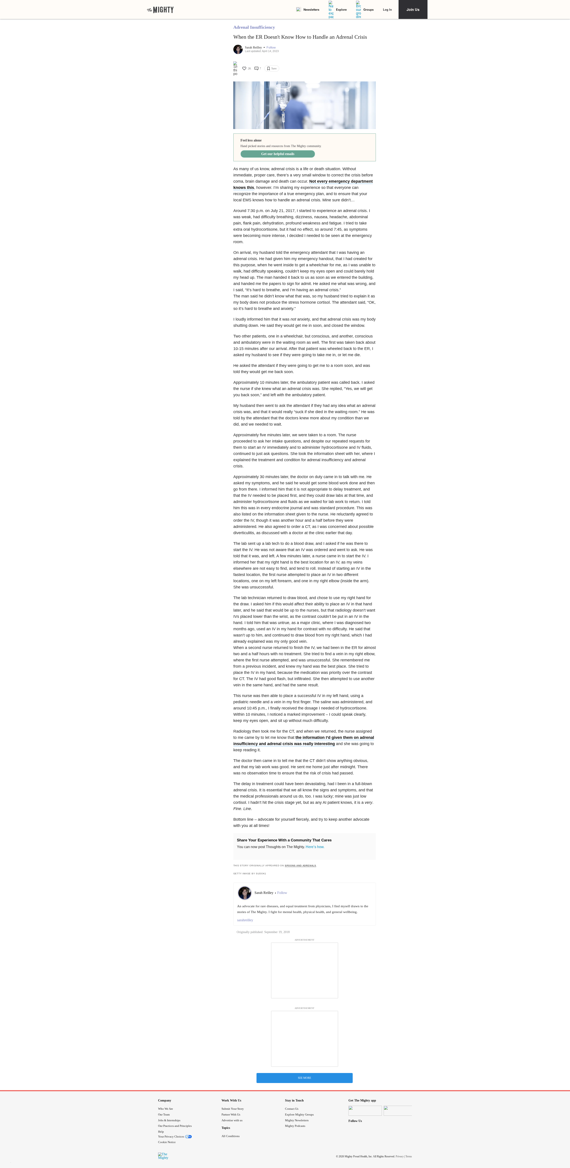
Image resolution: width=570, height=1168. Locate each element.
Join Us (413, 9)
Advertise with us (232, 1120)
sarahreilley (245, 920)
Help (161, 1131)
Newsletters (311, 9)
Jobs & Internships (169, 1120)
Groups (368, 9)
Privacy (400, 1156)
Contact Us (291, 1108)
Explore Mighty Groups (299, 1114)
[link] (160, 9)
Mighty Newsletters (297, 1120)
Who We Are (165, 1108)
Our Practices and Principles (175, 1126)
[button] (271, 47)
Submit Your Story (233, 1108)
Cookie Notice (167, 1142)
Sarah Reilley (254, 47)
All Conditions (231, 1136)
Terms (408, 1156)
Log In (387, 9)
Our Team (164, 1114)
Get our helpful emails (277, 154)
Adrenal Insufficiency (254, 27)
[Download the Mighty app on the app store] (365, 1111)
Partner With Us (231, 1114)
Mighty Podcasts (295, 1126)
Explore (341, 9)
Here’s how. (315, 847)
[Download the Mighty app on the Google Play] (400, 1111)
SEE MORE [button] (304, 1077)
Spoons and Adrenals (300, 865)
